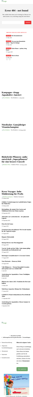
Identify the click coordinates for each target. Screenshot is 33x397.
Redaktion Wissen (15, 164)
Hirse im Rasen (15, 55)
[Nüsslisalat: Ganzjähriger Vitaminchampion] (16, 111)
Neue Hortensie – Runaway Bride (11, 261)
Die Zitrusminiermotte (17, 35)
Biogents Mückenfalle (8, 237)
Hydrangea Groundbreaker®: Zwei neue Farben (16, 255)
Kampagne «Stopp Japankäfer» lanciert (11, 93)
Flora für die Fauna (7, 224)
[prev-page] (7, 59)
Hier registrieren (22, 369)
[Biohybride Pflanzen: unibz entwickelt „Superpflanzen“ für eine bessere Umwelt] (16, 143)
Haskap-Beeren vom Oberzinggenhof (12, 242)
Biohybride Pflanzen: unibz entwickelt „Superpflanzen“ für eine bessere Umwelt (15, 159)
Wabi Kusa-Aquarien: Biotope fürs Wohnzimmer (16, 289)
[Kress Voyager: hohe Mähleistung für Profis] (16, 178)
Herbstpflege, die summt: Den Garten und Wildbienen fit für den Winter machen (14, 210)
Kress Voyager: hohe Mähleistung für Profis (12, 192)
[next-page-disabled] (10, 59)
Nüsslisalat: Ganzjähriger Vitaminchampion (14, 125)
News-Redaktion (14, 97)
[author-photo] (6, 97)
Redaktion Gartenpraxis (19, 196)
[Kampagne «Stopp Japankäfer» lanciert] (16, 79)
